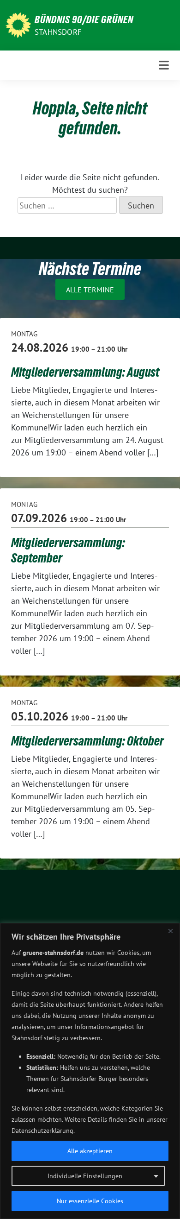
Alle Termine (90, 289)
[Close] (170, 930)
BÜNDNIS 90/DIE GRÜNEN (84, 19)
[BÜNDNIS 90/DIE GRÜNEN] (18, 24)
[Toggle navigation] (163, 65)
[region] (90, 1071)
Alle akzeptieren (90, 1151)
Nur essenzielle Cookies (90, 1201)
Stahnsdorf (58, 32)
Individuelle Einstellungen (85, 1176)
